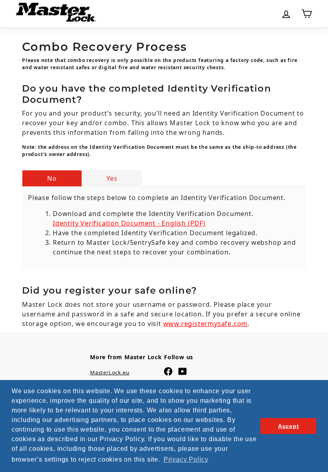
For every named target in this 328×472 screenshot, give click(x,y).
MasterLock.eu (109, 372)
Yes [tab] (111, 178)
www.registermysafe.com (205, 323)
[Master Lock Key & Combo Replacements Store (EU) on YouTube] (182, 371)
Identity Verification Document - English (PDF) (129, 223)
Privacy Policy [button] (186, 459)
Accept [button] (288, 426)
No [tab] (52, 178)
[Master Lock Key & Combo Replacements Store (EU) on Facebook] (168, 371)
